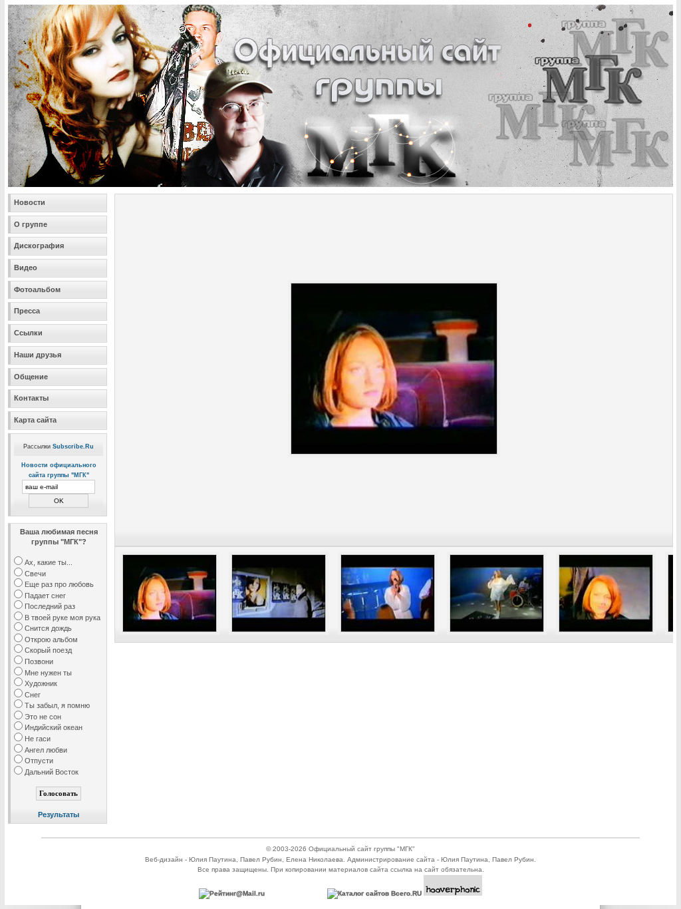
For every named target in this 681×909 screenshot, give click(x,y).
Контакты (31, 398)
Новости (29, 202)
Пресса (27, 311)
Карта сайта (35, 420)
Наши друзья (37, 355)
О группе (30, 224)
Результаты (58, 814)
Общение (31, 377)
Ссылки (28, 333)
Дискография (39, 246)
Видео (25, 268)
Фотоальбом (37, 289)
